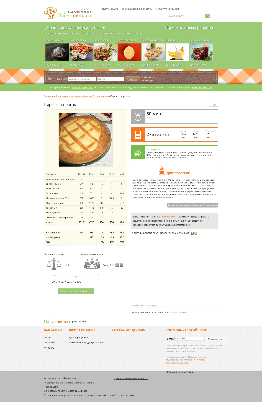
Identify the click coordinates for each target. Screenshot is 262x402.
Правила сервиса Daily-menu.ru (131, 378)
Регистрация (147, 80)
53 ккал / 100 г (173, 64)
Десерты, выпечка (152, 40)
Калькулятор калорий (168, 8)
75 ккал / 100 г (77, 64)
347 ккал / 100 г (126, 64)
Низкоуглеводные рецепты (137, 8)
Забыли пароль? (148, 77)
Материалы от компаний (180, 372)
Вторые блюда (102, 40)
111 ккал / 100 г (102, 64)
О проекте (49, 342)
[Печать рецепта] (214, 104)
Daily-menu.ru (70, 13)
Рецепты (48, 337)
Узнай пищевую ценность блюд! (75, 27)
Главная (48, 96)
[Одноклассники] (196, 233)
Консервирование (200, 40)
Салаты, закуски (54, 40)
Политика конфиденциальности (86, 342)
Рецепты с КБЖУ (110, 8)
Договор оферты (78, 337)
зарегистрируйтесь (82, 87)
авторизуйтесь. (178, 311)
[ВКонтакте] (192, 233)
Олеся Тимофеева (77, 390)
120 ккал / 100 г (150, 64)
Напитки (170, 40)
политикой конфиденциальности (186, 361)
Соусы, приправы (127, 40)
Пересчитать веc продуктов (76, 291)
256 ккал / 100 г (198, 64)
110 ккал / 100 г (53, 64)
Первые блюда (78, 40)
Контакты (49, 347)
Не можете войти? (202, 87)
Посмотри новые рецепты (189, 27)
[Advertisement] (161, 275)
